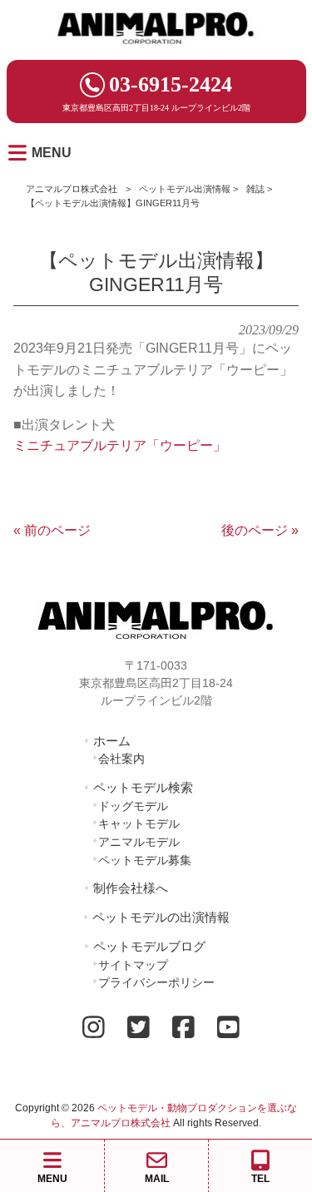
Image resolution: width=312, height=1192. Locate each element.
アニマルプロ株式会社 (71, 189)
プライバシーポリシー (156, 982)
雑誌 (255, 189)
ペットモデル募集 (144, 860)
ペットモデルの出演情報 (161, 917)
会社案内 (121, 758)
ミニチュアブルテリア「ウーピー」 (119, 445)
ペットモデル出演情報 (184, 189)
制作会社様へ (130, 888)
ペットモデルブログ (149, 946)
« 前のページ (52, 530)
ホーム (112, 741)
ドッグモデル (133, 806)
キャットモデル (139, 823)
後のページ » (260, 530)
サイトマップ (133, 965)
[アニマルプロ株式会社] (156, 49)
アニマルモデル (139, 841)
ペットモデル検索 (143, 787)
